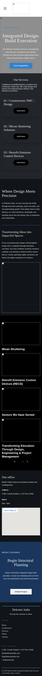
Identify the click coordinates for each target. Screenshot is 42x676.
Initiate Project (21, 592)
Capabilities (7, 628)
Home (4, 625)
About (4, 633)
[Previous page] (15, 462)
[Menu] (5, 8)
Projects (5, 631)
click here (21, 111)
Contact (5, 637)
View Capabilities (21, 66)
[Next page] (27, 462)
